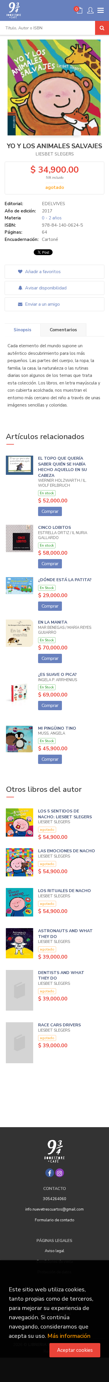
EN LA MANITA (52, 622)
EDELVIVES (53, 204)
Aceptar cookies (75, 1350)
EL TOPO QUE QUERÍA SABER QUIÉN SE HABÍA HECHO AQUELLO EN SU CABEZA (62, 467)
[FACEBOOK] (49, 1172)
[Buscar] (102, 28)
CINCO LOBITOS (54, 527)
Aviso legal (54, 1251)
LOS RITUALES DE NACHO (64, 891)
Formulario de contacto (54, 1220)
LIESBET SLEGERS (54, 154)
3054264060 (54, 1199)
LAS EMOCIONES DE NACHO (66, 851)
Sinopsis (22, 330)
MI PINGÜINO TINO (57, 728)
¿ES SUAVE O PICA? (57, 674)
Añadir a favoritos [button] (42, 271)
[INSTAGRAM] (59, 1172)
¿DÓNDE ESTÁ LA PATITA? (65, 580)
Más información (68, 1336)
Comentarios (63, 330)
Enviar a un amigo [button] (42, 304)
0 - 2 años (52, 218)
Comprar (50, 511)
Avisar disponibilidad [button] (45, 288)
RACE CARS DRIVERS (59, 1025)
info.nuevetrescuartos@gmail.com (54, 1209)
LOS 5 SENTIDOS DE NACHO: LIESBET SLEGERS (65, 814)
